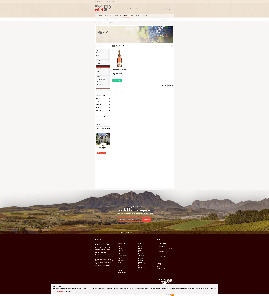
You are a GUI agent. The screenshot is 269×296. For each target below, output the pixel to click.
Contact (158, 239)
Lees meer (75, 291)
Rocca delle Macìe (142, 252)
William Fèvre (141, 255)
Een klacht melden (161, 268)
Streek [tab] (98, 101)
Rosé (120, 253)
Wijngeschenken (123, 255)
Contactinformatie (122, 272)
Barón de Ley (141, 248)
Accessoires (120, 267)
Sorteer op (157, 46)
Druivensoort (121, 260)
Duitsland (106, 22)
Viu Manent (141, 245)
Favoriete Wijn (121, 243)
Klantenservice (171, 6)
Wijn (119, 245)
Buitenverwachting (142, 264)
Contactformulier (122, 274)
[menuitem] (145, 15)
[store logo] (103, 8)
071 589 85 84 (162, 256)
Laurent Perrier (141, 253)
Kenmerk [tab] (98, 110)
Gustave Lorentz (142, 267)
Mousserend (122, 252)
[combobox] (134, 8)
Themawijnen (121, 264)
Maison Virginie (141, 258)
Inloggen (169, 9)
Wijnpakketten (122, 257)
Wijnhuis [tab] (98, 104)
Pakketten (120, 269)
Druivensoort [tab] (100, 107)
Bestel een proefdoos (124, 258)
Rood (120, 248)
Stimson (140, 262)
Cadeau (120, 270)
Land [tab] (97, 98)
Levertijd (159, 264)
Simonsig (140, 246)
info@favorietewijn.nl (163, 259)
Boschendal (140, 260)
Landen (100, 22)
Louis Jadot (141, 257)
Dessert (121, 250)
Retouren (159, 263)
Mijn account (162, 9)
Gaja (139, 250)
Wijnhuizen (139, 243)
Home (96, 22)
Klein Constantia (142, 265)
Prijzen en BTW (160, 266)
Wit (120, 246)
